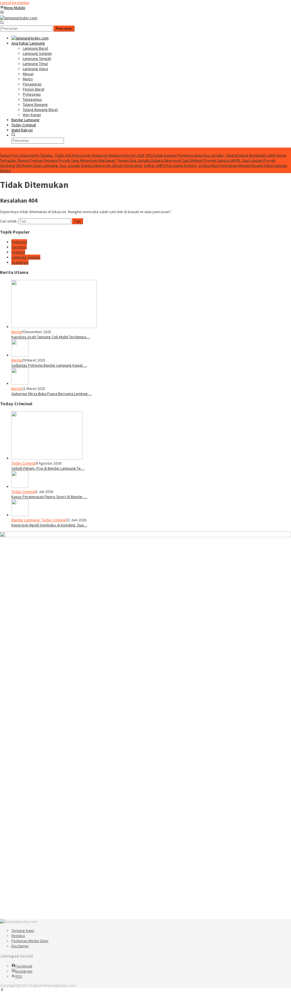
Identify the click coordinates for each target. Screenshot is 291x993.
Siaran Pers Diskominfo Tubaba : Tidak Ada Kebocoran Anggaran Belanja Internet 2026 (72, 155)
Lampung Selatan (25, 257)
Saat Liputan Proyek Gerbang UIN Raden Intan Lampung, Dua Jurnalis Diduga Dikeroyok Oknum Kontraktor (138, 163)
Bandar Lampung (25, 519)
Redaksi (18, 935)
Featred (18, 252)
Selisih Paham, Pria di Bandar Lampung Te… (47, 468)
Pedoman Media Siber (30, 940)
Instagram (23, 971)
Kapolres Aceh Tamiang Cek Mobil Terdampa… (50, 336)
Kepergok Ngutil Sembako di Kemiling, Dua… (49, 525)
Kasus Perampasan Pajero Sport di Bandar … (49, 496)
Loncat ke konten (14, 2)
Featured (19, 241)
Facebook (23, 966)
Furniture (19, 246)
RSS (18, 976)
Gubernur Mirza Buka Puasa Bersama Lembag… (51, 393)
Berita (16, 331)
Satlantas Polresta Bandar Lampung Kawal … (49, 365)
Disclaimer (20, 945)
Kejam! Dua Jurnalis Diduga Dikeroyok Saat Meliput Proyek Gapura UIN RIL (179, 160)
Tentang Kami (22, 930)
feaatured (19, 262)
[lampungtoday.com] (18, 17)
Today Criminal (23, 463)
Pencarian (64, 28)
